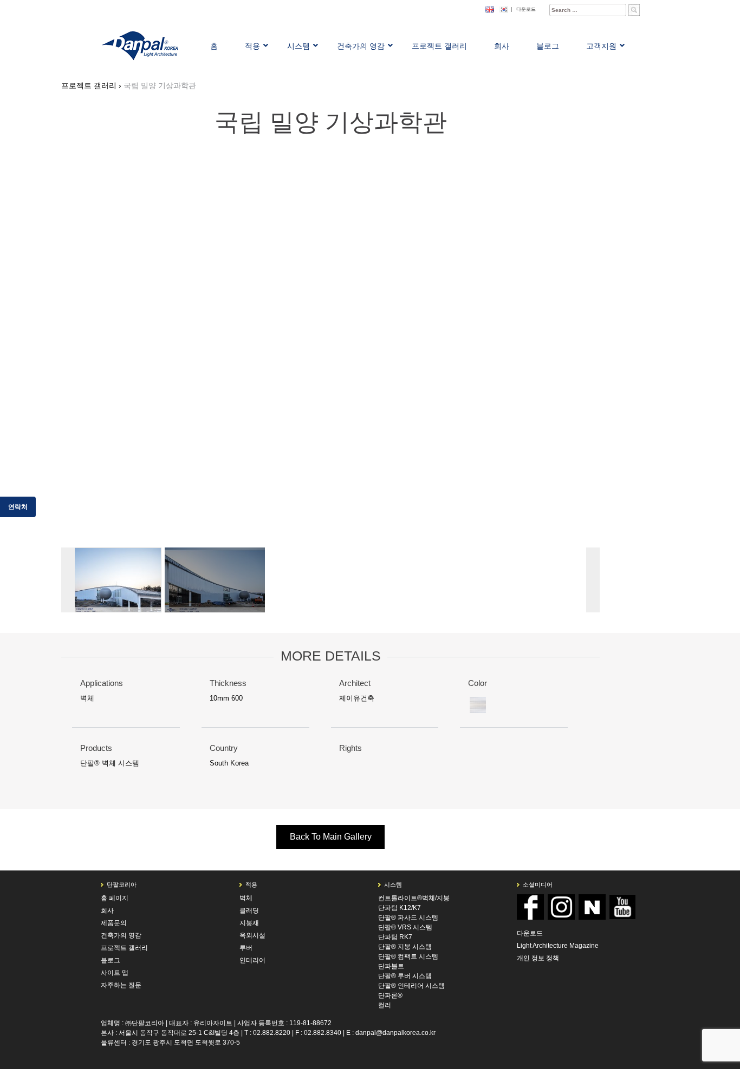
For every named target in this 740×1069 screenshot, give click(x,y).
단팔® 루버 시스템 (405, 976)
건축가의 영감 (121, 935)
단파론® (390, 995)
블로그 (110, 960)
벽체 (87, 698)
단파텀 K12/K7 (399, 908)
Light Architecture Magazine (558, 945)
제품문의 (114, 923)
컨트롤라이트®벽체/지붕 (414, 898)
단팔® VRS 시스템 (405, 927)
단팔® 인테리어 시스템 (411, 985)
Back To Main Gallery (331, 836)
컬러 (384, 1005)
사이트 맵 (114, 972)
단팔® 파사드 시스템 (408, 917)
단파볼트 (391, 966)
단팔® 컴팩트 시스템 (408, 956)
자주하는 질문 (121, 985)
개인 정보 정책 (538, 958)
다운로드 (526, 9)
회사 (107, 910)
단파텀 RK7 (395, 937)
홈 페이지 (114, 898)
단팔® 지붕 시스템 (405, 947)
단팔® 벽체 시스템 (109, 763)
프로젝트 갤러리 (124, 948)
